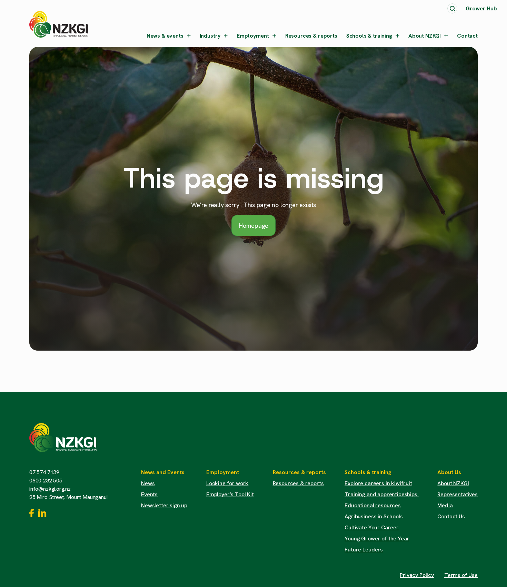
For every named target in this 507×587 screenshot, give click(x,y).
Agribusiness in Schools (373, 516)
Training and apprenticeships (381, 494)
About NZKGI (424, 35)
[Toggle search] (452, 8)
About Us (449, 472)
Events (149, 494)
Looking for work (227, 483)
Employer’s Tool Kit (230, 494)
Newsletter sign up (164, 505)
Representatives (457, 494)
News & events (165, 35)
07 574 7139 (44, 472)
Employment (253, 35)
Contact (467, 35)
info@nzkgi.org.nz (50, 488)
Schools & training (369, 35)
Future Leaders (364, 549)
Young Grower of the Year (377, 538)
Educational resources (373, 505)
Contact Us (451, 516)
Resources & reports (311, 35)
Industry (210, 35)
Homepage (254, 225)
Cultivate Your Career (372, 527)
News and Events (163, 472)
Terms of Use (461, 575)
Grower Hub (481, 8)
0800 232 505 (45, 480)
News (148, 483)
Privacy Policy (417, 575)
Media (445, 505)
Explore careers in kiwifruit (378, 483)
